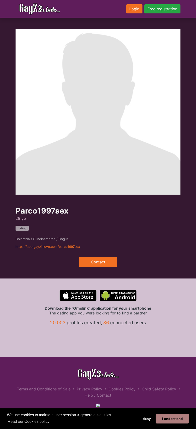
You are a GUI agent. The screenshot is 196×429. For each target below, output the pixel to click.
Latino (22, 228)
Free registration (162, 8)
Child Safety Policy (159, 389)
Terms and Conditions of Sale (44, 389)
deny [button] (147, 419)
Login (134, 8)
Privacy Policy (89, 389)
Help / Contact (98, 395)
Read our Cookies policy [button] (28, 421)
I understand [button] (172, 419)
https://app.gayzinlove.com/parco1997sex (48, 247)
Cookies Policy (122, 389)
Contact (98, 262)
